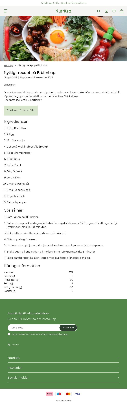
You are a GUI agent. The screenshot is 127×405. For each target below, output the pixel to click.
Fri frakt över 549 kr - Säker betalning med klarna (63, 3)
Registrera (68, 327)
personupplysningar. (58, 334)
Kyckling (8, 65)
